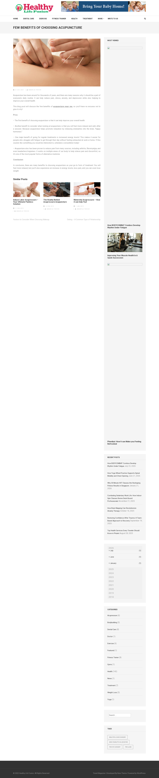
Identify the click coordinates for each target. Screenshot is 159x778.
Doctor (110, 636)
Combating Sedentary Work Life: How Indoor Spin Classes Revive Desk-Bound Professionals (124, 498)
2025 (111, 569)
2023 (111, 577)
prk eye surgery (114, 747)
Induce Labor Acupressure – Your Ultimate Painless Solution (25, 202)
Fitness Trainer (59, 19)
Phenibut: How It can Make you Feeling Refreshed (124, 442)
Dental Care (28, 19)
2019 (111, 593)
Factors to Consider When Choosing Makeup (31, 219)
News (109, 678)
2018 (111, 597)
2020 (111, 589)
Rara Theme (122, 773)
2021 (111, 585)
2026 (111, 548)
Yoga (109, 699)
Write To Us (113, 19)
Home (15, 19)
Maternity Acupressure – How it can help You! (87, 201)
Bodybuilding (112, 622)
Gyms (109, 664)
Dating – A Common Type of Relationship (83, 219)
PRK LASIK (128, 747)
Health (74, 19)
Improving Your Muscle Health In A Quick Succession (122, 256)
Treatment (88, 19)
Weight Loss (112, 692)
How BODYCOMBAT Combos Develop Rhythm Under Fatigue (123, 226)
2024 (111, 573)
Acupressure (112, 615)
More (100, 19)
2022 (111, 581)
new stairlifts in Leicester (118, 742)
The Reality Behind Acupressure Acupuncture (55, 201)
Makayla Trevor (35, 90)
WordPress (141, 773)
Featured (110, 650)
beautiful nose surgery (117, 737)
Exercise (43, 19)
